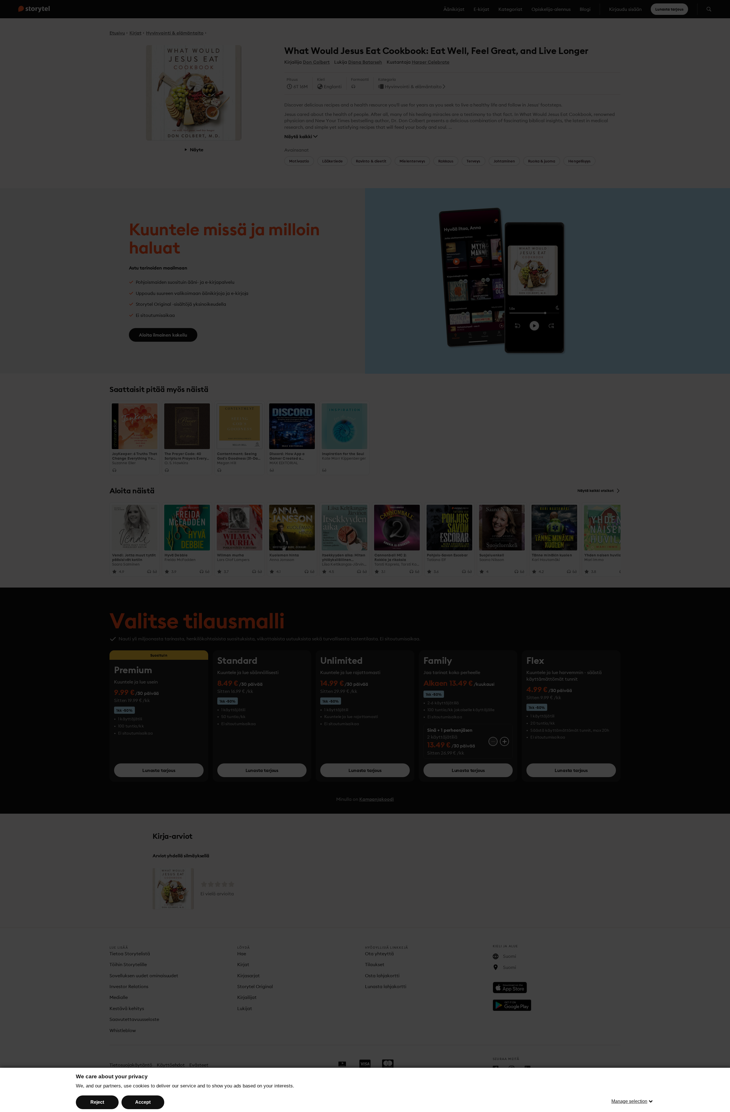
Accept (143, 1102)
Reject (97, 1102)
